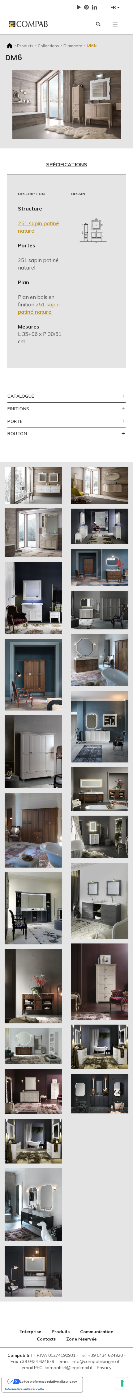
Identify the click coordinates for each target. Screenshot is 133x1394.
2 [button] (57, 132)
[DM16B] (33, 830)
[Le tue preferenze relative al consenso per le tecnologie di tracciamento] (122, 1383)
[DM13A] (99, 526)
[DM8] (33, 532)
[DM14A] (99, 567)
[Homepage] (35, 24)
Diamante (72, 45)
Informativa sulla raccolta (24, 1389)
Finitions (18, 408)
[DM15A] (99, 610)
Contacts (46, 1339)
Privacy (104, 1367)
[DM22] (99, 901)
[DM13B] (33, 598)
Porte (15, 421)
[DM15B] (33, 751)
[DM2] (33, 485)
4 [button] (76, 132)
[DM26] (99, 1094)
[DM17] (99, 726)
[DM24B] (99, 1047)
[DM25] (33, 1204)
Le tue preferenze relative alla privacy (48, 1381)
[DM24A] (33, 1141)
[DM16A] (99, 660)
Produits (25, 45)
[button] (115, 24)
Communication (97, 1331)
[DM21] (33, 1046)
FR (113, 7)
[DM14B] (33, 675)
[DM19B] (33, 986)
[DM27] (33, 1271)
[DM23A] (33, 1091)
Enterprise (30, 1331)
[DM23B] (99, 981)
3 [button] (66, 132)
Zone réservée (81, 1339)
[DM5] (99, 485)
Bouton (17, 433)
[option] (67, 104)
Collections (48, 45)
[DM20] (99, 837)
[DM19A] (99, 789)
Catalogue (20, 396)
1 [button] (48, 132)
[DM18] (33, 908)
